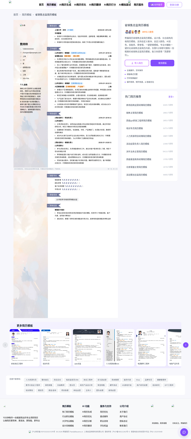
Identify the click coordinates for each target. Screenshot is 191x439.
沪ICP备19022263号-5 (121, 432)
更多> (171, 96)
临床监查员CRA (72, 380)
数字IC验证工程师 (33, 385)
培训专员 (46, 364)
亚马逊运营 (102, 380)
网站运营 (77, 390)
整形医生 (45, 380)
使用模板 (162, 63)
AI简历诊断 (87, 421)
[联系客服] (184, 432)
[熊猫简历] (21, 4)
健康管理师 (161, 380)
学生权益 (104, 425)
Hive (138, 380)
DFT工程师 (169, 385)
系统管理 (115, 380)
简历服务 (138, 4)
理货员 (40, 390)
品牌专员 (148, 380)
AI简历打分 (110, 4)
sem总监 (77, 364)
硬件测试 (113, 385)
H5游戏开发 (127, 385)
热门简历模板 (68, 412)
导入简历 (138, 63)
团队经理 (99, 390)
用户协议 (123, 416)
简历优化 (104, 412)
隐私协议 (123, 421)
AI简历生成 (65, 4)
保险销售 (48, 385)
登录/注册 (174, 4)
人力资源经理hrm (112, 364)
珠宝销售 (101, 385)
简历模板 (51, 4)
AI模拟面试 (125, 4)
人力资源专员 (31, 380)
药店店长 (57, 380)
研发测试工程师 (17, 364)
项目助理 (64, 390)
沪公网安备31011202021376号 (43, 432)
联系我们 (123, 425)
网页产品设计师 (86, 385)
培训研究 (156, 385)
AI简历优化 (80, 4)
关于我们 (123, 412)
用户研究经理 (142, 385)
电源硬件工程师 (143, 364)
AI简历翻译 (95, 4)
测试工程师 (88, 380)
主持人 (88, 390)
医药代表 (127, 380)
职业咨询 (104, 421)
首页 (41, 4)
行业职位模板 (68, 416)
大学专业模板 (68, 421)
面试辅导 (104, 416)
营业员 (72, 385)
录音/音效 (52, 390)
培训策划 (29, 390)
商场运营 (112, 390)
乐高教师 (60, 385)
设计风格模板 (68, 425)
